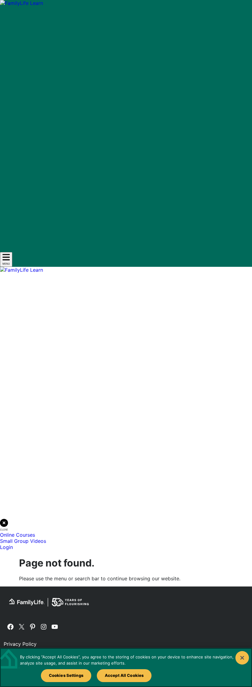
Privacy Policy (20, 644)
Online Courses (17, 535)
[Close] (242, 658)
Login (6, 547)
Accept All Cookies (124, 675)
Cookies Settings (66, 675)
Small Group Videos (23, 541)
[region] (126, 667)
